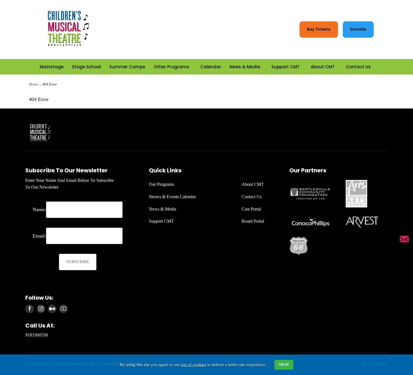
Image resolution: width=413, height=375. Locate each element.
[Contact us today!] (404, 239)
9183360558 (36, 335)
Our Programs (161, 184)
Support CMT (285, 66)
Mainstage (51, 66)
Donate (358, 29)
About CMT (323, 66)
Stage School (86, 66)
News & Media (245, 66)
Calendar (210, 66)
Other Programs (171, 66)
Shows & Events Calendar (172, 196)
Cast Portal (251, 209)
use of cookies (193, 364)
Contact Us (358, 66)
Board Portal (253, 221)
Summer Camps (127, 66)
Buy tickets (318, 29)
